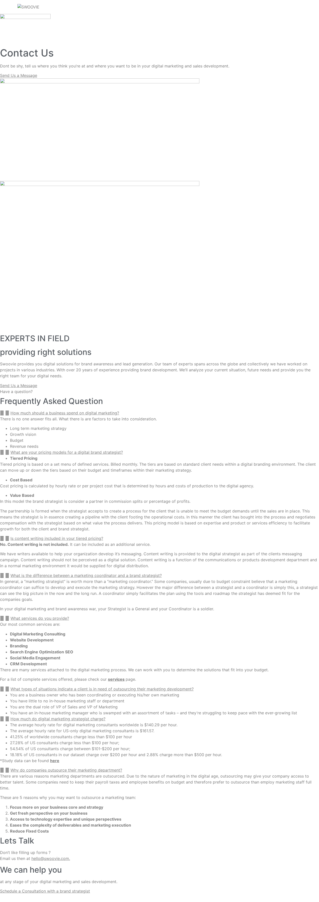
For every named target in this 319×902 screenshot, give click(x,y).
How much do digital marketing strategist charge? (57, 718)
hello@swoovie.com (50, 858)
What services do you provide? (39, 618)
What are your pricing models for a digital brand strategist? (66, 452)
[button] (159, 413)
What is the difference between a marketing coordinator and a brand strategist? (86, 575)
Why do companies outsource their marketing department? (66, 770)
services (116, 679)
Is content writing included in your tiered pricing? (56, 538)
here (54, 760)
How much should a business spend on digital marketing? (64, 412)
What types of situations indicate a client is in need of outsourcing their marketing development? (102, 688)
